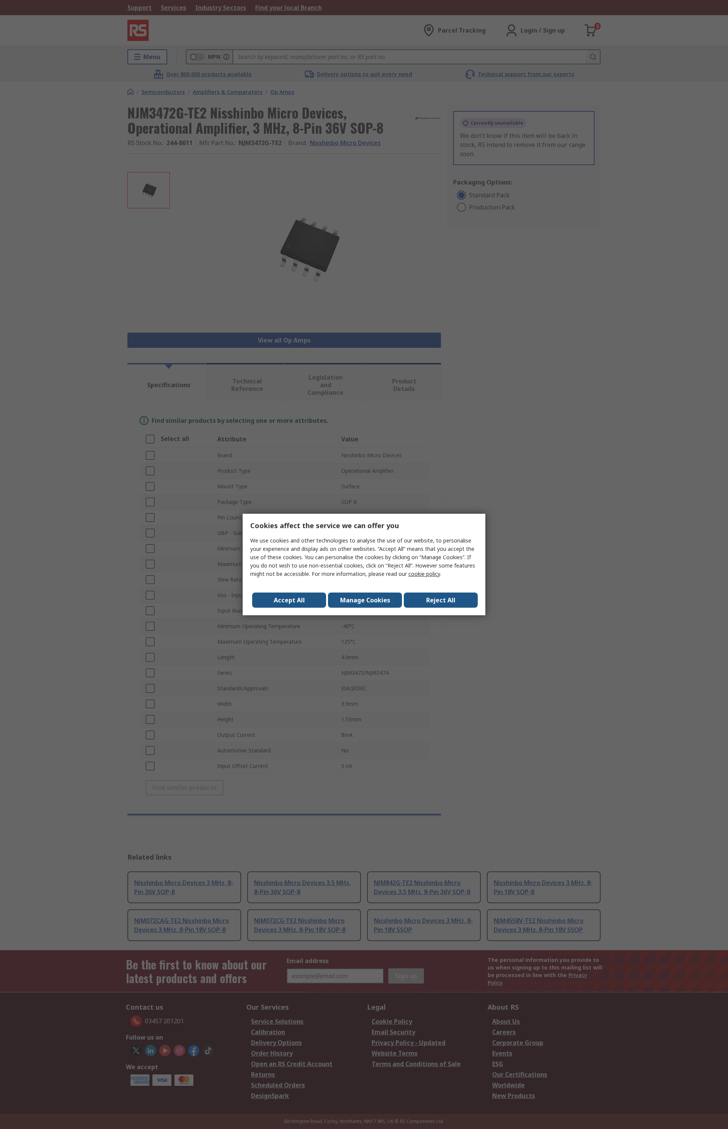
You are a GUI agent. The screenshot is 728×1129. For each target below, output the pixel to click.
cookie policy (424, 573)
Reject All (440, 600)
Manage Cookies (365, 600)
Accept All (289, 600)
